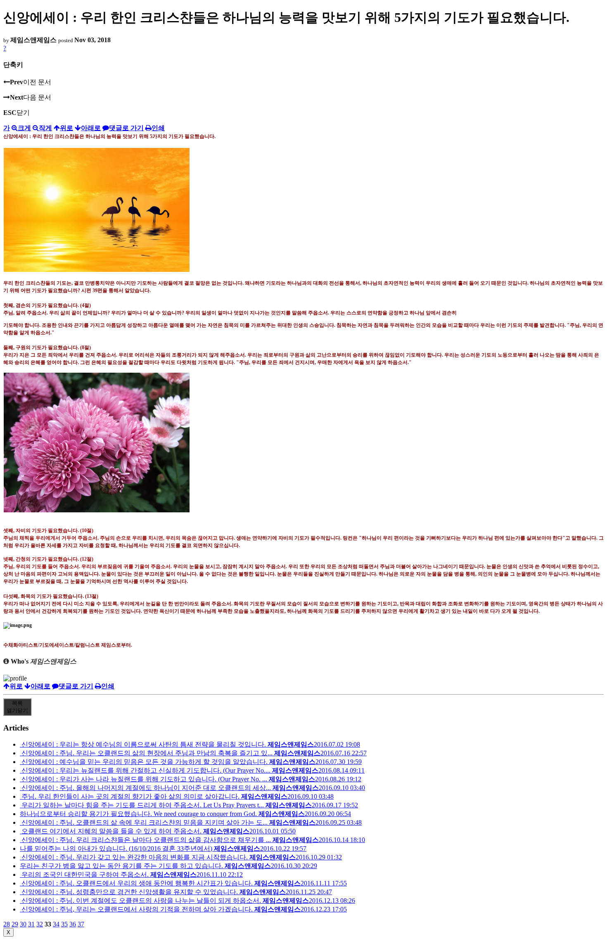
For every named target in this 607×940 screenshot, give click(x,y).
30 (23, 924)
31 (31, 924)
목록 (17, 707)
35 (64, 924)
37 (81, 924)
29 (15, 924)
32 (39, 924)
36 (72, 924)
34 (56, 924)
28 (6, 924)
